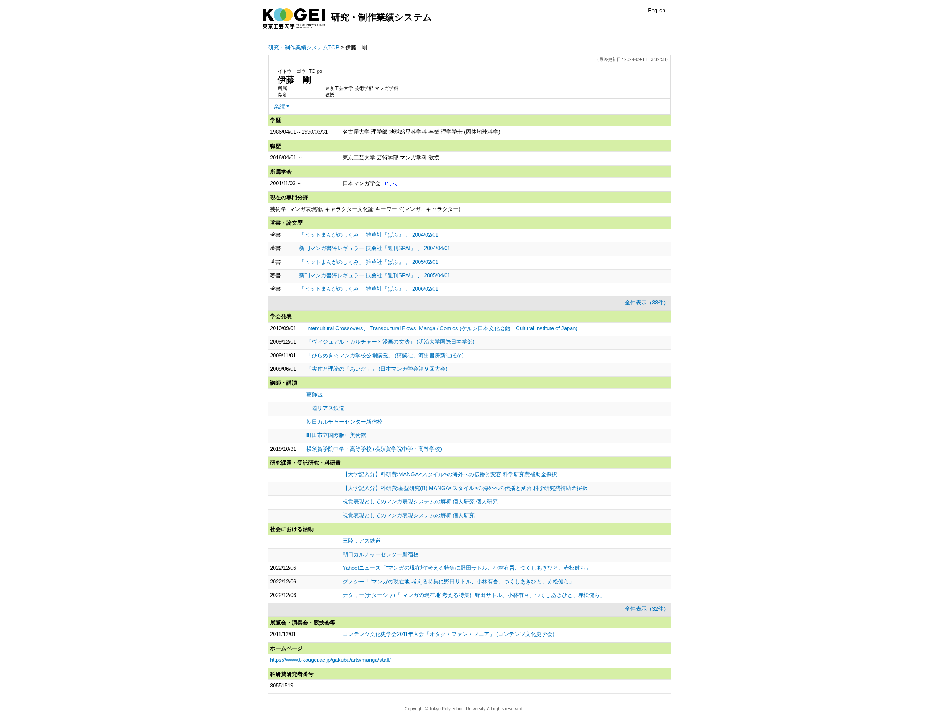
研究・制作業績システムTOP (303, 47)
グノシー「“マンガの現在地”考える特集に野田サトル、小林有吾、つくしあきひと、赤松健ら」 (459, 581)
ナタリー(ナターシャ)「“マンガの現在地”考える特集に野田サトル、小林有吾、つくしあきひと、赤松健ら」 (474, 595)
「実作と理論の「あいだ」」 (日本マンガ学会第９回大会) (376, 369)
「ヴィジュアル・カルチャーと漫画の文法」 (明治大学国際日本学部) (390, 341)
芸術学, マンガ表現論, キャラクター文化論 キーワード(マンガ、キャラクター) (365, 209)
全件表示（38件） (647, 302)
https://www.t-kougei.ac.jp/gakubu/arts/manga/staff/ (330, 660)
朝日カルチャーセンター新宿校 (344, 422)
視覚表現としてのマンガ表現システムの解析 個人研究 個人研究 (420, 501)
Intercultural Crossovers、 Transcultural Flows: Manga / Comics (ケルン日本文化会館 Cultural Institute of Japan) (441, 328)
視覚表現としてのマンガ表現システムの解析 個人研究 (409, 515)
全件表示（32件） (647, 609)
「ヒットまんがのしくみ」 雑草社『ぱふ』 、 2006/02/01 (368, 289)
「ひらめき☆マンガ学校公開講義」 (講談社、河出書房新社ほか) (385, 355)
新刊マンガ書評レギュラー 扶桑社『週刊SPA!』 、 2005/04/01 (374, 275)
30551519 (281, 685)
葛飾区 (314, 394)
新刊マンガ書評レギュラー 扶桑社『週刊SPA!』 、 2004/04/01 (374, 248)
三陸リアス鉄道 (325, 408)
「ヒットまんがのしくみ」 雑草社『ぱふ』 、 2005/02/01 (368, 262)
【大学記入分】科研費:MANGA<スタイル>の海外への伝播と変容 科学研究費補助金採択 (450, 474)
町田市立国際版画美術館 (336, 435)
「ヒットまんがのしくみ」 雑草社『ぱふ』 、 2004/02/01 (368, 235)
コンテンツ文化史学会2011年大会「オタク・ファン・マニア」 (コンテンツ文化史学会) (448, 634)
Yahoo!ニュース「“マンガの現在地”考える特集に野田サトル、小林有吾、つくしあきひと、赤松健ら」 (467, 568)
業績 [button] (279, 106)
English (656, 10)
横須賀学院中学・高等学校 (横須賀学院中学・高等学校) (374, 449)
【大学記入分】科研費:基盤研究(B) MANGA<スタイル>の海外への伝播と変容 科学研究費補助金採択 (465, 488)
